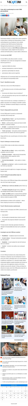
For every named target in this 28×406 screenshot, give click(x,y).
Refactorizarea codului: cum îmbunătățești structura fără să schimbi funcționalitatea (14, 378)
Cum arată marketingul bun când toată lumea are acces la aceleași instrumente (8, 322)
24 (2, 397)
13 (14, 393)
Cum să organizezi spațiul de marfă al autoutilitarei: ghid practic (7, 293)
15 (21, 393)
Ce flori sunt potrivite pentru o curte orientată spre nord (14, 382)
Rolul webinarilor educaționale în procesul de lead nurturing (19, 289)
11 (6, 393)
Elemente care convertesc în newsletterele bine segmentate (20, 322)
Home (2, 5)
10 (2, 393)
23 (25, 395)
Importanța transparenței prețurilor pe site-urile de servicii (19, 307)
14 (18, 393)
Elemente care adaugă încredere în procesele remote (7, 336)
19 (10, 395)
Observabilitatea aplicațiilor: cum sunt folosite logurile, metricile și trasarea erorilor (14, 366)
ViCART (15, 403)
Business (6, 5)
